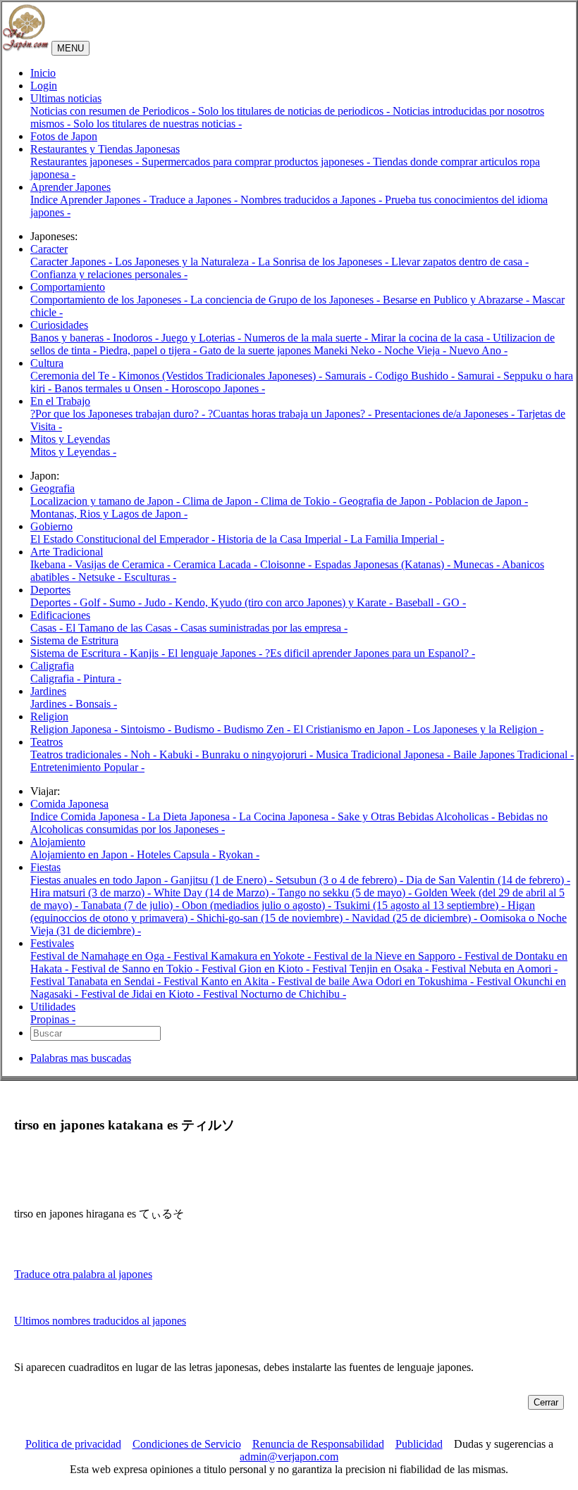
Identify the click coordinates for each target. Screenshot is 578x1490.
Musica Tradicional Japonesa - (384, 754)
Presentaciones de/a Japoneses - (445, 414)
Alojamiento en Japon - (83, 854)
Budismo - (198, 729)
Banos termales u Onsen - (112, 388)
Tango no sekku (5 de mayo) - (346, 893)
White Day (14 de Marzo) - (216, 893)
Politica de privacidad (73, 1444)
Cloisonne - (287, 564)
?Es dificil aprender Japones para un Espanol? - (370, 653)
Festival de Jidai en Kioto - (142, 994)
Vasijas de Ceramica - (124, 564)
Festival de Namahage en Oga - (101, 956)
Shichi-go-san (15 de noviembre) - (274, 918)
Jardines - (52, 704)
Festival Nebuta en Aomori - (494, 969)
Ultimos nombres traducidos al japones (100, 1321)
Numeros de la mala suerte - (307, 338)
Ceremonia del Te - (74, 376)
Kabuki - (180, 754)
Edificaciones (60, 615)
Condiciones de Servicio (187, 1444)
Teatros (46, 742)
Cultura (46, 363)
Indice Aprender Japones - (89, 200)
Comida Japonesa (69, 804)
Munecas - (477, 564)
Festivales (52, 943)
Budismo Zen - (258, 729)
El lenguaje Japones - (216, 653)
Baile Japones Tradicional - (513, 754)
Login (43, 86)
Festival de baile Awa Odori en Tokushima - (377, 981)
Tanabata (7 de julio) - (131, 905)
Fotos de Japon (63, 136)
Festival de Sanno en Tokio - (136, 969)
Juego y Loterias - (202, 338)
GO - (454, 602)
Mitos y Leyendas (70, 439)
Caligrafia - (56, 678)
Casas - (48, 628)
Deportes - (55, 602)
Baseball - (419, 602)
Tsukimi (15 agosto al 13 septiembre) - (421, 905)
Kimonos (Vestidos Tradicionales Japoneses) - (221, 376)
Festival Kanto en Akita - (221, 981)
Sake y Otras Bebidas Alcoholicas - (418, 816)
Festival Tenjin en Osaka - (371, 969)
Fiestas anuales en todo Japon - (100, 880)
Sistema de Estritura (74, 640)
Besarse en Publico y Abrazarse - (457, 300)
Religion (49, 716)
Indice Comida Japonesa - (89, 816)
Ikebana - (52, 564)
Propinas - (52, 1019)
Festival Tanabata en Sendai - (97, 981)
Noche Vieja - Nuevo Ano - (446, 350)
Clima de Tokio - (300, 501)
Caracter (49, 249)
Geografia (52, 488)
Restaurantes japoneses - (86, 162)
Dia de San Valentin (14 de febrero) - (488, 880)
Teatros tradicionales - (80, 754)
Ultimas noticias (66, 98)
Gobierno (51, 526)
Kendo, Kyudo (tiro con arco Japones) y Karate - (285, 602)
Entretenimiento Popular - (87, 767)
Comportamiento (67, 287)
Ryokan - (239, 854)
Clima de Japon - (222, 501)
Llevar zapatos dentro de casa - (460, 262)
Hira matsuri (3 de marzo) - (92, 893)
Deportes (50, 590)
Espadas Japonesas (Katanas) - (383, 564)
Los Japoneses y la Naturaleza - (186, 262)
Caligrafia (52, 666)
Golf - (94, 602)
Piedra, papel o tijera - (149, 350)
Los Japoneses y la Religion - (478, 729)
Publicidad (419, 1444)
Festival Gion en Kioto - (257, 969)
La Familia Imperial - (397, 539)
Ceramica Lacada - (216, 564)
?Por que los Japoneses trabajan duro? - (119, 414)
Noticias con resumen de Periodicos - (114, 111)
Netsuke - (101, 577)
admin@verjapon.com (289, 1457)
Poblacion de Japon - (481, 501)
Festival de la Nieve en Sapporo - (389, 956)
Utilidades (52, 1007)
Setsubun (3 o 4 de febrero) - (341, 880)
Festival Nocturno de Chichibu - (274, 994)
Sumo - (126, 602)
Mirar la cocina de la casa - (432, 338)
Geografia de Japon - (387, 501)
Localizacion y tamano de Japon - (106, 501)
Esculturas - (150, 577)
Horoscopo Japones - (218, 388)
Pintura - (102, 678)
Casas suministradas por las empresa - (264, 628)
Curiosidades (59, 325)
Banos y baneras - (71, 338)
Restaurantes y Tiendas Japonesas (105, 149)
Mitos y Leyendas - (73, 452)
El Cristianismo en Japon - (353, 729)
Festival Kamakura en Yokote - (243, 956)
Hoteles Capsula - (178, 854)
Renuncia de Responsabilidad (318, 1444)
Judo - (159, 602)
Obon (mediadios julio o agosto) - (258, 905)
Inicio (43, 73)
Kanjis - (149, 653)
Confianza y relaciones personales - (108, 274)
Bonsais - (96, 704)
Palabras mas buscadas (80, 1058)
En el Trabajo (60, 401)
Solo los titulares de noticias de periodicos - (295, 111)
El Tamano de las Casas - (123, 628)
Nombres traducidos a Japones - (312, 200)
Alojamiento (57, 842)
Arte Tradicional (66, 552)
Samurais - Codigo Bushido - (391, 376)
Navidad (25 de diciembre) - (416, 918)
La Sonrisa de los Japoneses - (324, 262)
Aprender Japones (70, 187)
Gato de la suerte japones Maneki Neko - (291, 350)
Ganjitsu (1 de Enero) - (223, 880)
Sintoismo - (147, 729)
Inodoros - (137, 338)
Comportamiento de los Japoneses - (110, 300)
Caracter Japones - (72, 262)
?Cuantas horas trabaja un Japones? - (291, 414)
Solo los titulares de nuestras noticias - (157, 124)
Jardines (48, 691)
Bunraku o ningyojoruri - (259, 754)
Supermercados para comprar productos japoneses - (257, 162)
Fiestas (45, 867)
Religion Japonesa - (75, 729)
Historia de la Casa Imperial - (284, 539)
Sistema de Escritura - (80, 653)
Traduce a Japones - (194, 200)
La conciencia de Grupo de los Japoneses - (286, 300)
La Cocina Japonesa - (288, 816)
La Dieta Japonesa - (193, 816)
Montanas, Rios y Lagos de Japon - (108, 514)
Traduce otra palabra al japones (83, 1274)
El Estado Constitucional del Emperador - (124, 539)
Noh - (144, 754)
